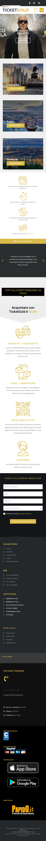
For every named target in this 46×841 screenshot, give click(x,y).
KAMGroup (23, 830)
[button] (39, 3)
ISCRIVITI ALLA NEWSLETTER (23, 521)
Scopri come (30, 233)
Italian (7, 6)
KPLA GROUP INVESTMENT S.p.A (24, 832)
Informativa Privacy (25, 514)
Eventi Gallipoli (7, 657)
